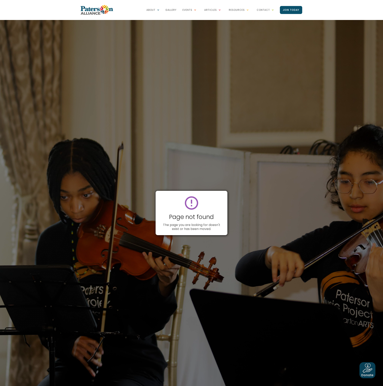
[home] (97, 9)
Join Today (291, 10)
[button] (152, 10)
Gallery (171, 10)
